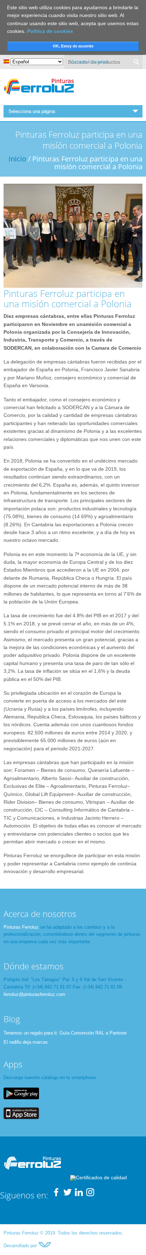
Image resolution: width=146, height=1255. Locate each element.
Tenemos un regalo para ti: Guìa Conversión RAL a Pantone (65, 1033)
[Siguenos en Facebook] (56, 1195)
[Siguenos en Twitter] (67, 1195)
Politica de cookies (50, 31)
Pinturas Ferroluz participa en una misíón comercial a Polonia (67, 298)
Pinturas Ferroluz (21, 927)
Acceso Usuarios (89, 61)
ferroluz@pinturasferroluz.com (34, 994)
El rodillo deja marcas (26, 1042)
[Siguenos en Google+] (90, 1195)
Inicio (17, 159)
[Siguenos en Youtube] (78, 1195)
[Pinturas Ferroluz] (39, 95)
